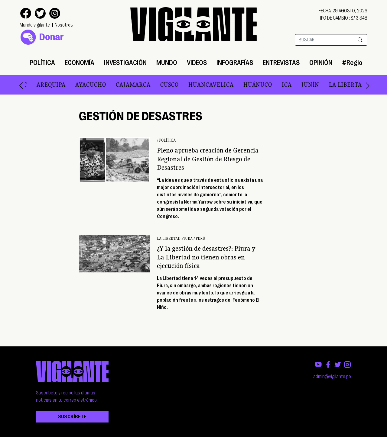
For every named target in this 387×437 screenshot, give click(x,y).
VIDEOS (197, 62)
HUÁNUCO (245, 84)
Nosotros (64, 25)
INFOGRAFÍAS (234, 62)
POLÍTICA (42, 62)
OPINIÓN (320, 62)
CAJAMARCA (121, 84)
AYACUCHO (78, 84)
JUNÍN (298, 84)
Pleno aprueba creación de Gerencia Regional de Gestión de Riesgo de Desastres (208, 159)
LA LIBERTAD (335, 84)
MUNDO (166, 62)
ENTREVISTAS (281, 62)
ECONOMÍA (79, 62)
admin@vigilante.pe (332, 376)
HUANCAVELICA (199, 84)
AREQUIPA (39, 84)
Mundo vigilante (35, 25)
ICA (275, 84)
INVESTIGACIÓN (125, 62)
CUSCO (157, 84)
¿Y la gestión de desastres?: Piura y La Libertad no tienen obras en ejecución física (206, 257)
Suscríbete (72, 416)
